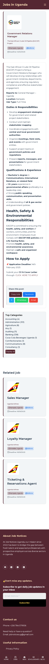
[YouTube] (24, 567)
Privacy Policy (12, 649)
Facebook (29, 294)
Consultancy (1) (12, 347)
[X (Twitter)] (11, 567)
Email (33, 300)
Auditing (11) (11, 331)
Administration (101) (14, 322)
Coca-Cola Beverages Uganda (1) (21, 338)
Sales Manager (18, 398)
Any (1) (8, 328)
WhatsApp (21, 300)
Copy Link (15, 294)
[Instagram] (17, 567)
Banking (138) (11, 335)
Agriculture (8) (12, 325)
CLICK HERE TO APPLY (26, 275)
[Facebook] (5, 567)
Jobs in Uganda (15, 4)
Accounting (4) (12, 319)
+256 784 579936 (18, 625)
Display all (10, 351)
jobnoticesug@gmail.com (21, 634)
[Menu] (45, 5)
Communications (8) (15, 344)
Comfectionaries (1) (14, 341)
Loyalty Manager (19, 438)
